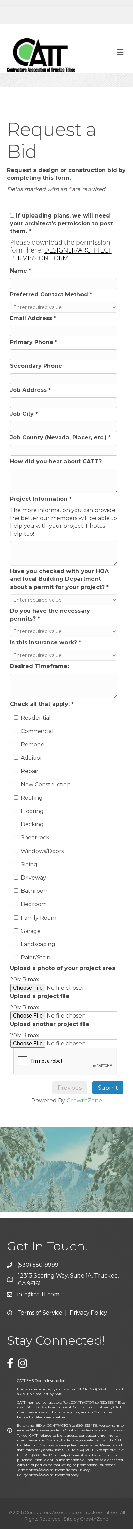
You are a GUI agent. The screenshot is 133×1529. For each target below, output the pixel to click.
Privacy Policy (88, 1312)
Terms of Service (39, 1312)
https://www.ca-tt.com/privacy (53, 1475)
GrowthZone (84, 1100)
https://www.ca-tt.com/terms (53, 1469)
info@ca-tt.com (38, 1294)
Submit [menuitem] (108, 1087)
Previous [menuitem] (70, 1087)
